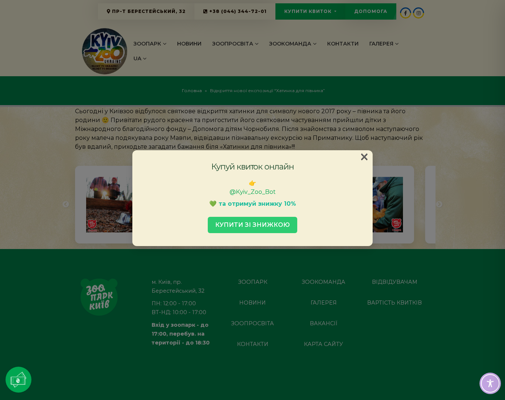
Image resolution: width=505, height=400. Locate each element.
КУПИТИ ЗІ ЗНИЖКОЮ (252, 224)
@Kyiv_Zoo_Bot (253, 191)
